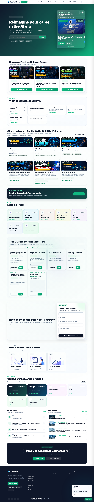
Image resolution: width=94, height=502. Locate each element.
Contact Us (30, 492)
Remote (50, 247)
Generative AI (28, 41)
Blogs (29, 483)
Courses (24, 1)
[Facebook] (9, 499)
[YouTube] (12, 499)
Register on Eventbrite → (21, 89)
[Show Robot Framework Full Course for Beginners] (68, 46)
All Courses (30, 478)
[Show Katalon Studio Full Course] (72, 46)
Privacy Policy (64, 499)
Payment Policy (76, 499)
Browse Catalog (39, 458)
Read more (84, 411)
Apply (20, 267)
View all (83, 206)
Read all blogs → (72, 475)
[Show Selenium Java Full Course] (73, 46)
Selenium (21, 41)
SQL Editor (65, 1)
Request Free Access (53, 458)
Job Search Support (32, 489)
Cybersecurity (30, 247)
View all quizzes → (53, 475)
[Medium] (18, 499)
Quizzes (34, 1)
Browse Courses (13, 483)
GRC (36, 247)
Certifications (49, 1)
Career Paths (41, 1)
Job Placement (76, 1)
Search (42, 37)
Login (84, 1)
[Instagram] (15, 499)
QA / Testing (21, 247)
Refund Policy (83, 499)
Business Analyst (13, 247)
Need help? (88, 499)
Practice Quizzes (32, 480)
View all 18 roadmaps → (80, 134)
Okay (75, 494)
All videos (69, 43)
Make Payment (57, 1)
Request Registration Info (71, 335)
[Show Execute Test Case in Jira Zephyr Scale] (71, 46)
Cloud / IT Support (43, 247)
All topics (83, 381)
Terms (70, 499)
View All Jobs (81, 243)
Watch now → (61, 43)
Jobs (70, 1)
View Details (14, 267)
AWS (16, 41)
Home (29, 474)
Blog (30, 1)
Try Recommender (79, 193)
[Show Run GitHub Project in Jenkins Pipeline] (70, 46)
